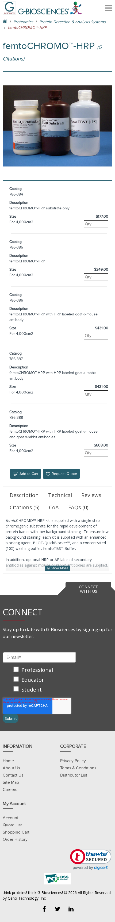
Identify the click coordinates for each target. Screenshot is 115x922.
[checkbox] (39, 680)
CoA (54, 507)
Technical (60, 495)
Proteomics (23, 21)
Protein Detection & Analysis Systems (72, 21)
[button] (90, 859)
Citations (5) (25, 507)
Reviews (91, 495)
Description (24, 495)
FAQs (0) (78, 507)
